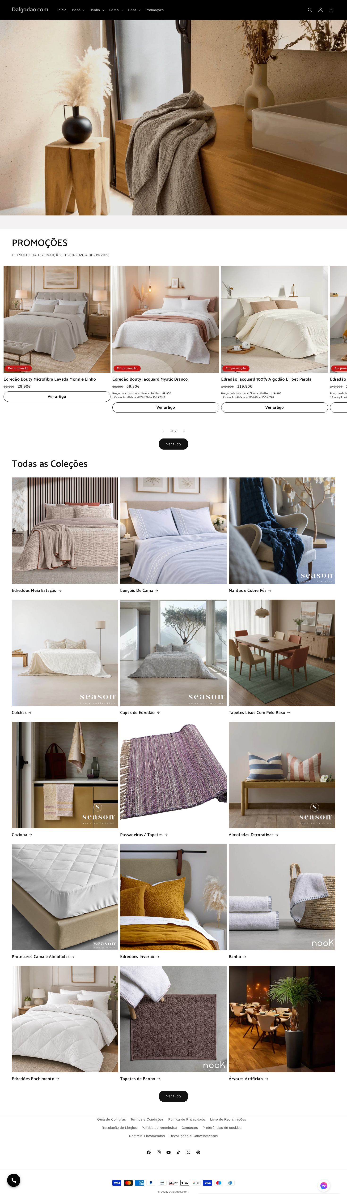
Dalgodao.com (178, 1191)
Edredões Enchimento (33, 1079)
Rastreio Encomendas (147, 1136)
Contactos (190, 1128)
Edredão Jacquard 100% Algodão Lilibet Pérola (266, 379)
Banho (235, 957)
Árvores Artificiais (246, 1079)
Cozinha (19, 835)
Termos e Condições (147, 1119)
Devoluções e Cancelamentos (193, 1136)
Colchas (19, 713)
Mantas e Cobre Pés (248, 590)
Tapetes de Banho (137, 1079)
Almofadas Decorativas (251, 835)
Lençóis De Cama (136, 590)
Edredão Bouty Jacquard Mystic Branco (150, 379)
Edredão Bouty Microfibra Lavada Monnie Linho (50, 379)
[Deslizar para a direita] (184, 431)
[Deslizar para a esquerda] (163, 431)
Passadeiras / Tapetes (141, 835)
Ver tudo (173, 444)
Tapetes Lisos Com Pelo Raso (257, 713)
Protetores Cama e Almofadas (41, 957)
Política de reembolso (159, 1128)
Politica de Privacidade (186, 1119)
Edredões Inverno (137, 957)
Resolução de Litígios (119, 1128)
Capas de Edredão (137, 713)
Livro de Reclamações (228, 1119)
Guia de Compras (111, 1119)
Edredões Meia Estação (34, 590)
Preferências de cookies (222, 1128)
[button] (78, 10)
